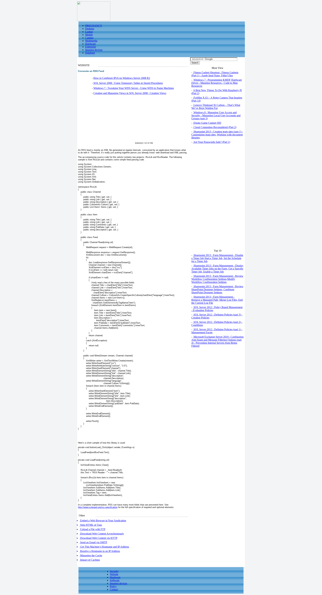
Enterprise (90, 46)
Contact (114, 589)
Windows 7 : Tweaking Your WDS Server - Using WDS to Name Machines (133, 88)
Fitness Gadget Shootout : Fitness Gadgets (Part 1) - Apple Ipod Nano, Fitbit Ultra (214, 74)
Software (114, 580)
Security (114, 571)
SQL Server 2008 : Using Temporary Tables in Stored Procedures (128, 83)
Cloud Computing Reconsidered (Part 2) (214, 127)
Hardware (90, 43)
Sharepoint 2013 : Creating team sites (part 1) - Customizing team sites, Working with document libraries (217, 134)
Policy (113, 586)
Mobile (89, 34)
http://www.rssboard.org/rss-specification (97, 507)
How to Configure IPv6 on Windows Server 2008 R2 (121, 78)
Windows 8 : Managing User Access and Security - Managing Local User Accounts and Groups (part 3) (215, 115)
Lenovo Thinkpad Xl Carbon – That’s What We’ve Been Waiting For (215, 106)
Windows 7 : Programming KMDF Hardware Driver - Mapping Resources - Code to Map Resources (216, 82)
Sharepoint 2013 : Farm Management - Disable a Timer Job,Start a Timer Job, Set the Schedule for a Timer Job (217, 258)
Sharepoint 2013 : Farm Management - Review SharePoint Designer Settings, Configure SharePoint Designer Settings (217, 289)
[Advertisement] (106, 120)
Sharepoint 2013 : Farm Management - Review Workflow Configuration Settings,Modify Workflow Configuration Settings (217, 279)
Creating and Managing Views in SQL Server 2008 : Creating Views (129, 93)
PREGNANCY (93, 25)
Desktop (89, 28)
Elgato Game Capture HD (207, 122)
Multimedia (91, 40)
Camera (89, 37)
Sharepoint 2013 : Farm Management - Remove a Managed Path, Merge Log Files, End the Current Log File (217, 299)
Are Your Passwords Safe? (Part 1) (211, 142)
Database (90, 52)
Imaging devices (93, 49)
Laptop (89, 31)
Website (114, 574)
